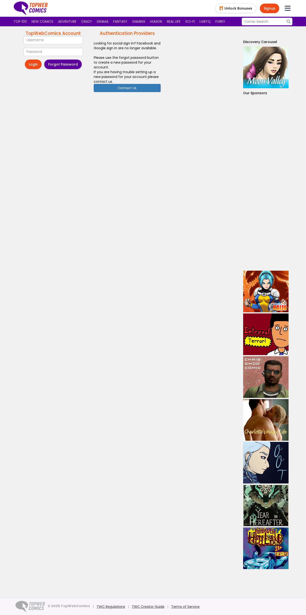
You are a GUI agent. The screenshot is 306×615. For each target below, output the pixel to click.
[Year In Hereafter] (266, 505)
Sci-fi (190, 21)
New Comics (42, 21)
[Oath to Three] (266, 462)
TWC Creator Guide (148, 606)
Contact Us (127, 88)
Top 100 (20, 21)
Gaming (138, 21)
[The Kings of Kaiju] (266, 291)
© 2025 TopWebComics (69, 606)
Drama (102, 21)
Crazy (86, 21)
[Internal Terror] (266, 334)
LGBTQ (205, 21)
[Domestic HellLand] (266, 548)
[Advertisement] (266, 183)
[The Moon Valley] (266, 67)
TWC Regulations (111, 606)
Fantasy (120, 21)
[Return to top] (31, 8)
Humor (156, 21)
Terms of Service (185, 606)
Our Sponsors (255, 93)
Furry (220, 21)
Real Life (173, 21)
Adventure (67, 21)
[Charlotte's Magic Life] (266, 420)
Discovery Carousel (260, 41)
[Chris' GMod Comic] (266, 377)
